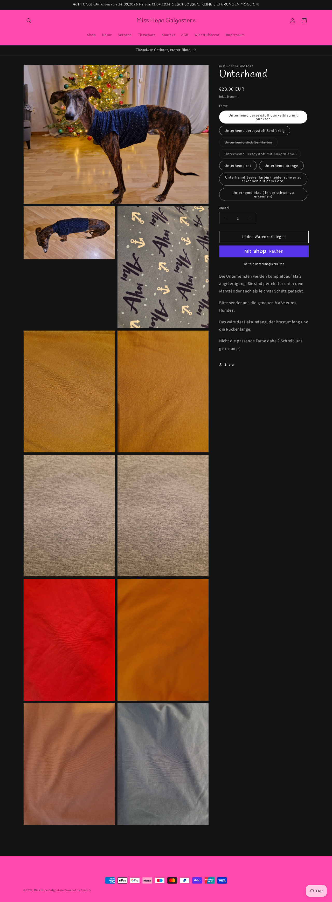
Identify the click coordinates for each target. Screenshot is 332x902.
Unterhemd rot (238, 165)
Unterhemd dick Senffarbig (251, 143)
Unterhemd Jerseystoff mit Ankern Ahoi (263, 155)
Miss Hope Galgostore (49, 890)
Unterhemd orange (281, 165)
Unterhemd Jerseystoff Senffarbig (255, 130)
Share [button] (229, 364)
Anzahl (224, 208)
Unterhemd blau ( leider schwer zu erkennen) (263, 194)
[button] (29, 20)
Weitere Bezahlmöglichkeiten (264, 263)
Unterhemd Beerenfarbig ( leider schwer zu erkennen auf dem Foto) (263, 179)
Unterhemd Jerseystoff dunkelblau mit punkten (263, 117)
